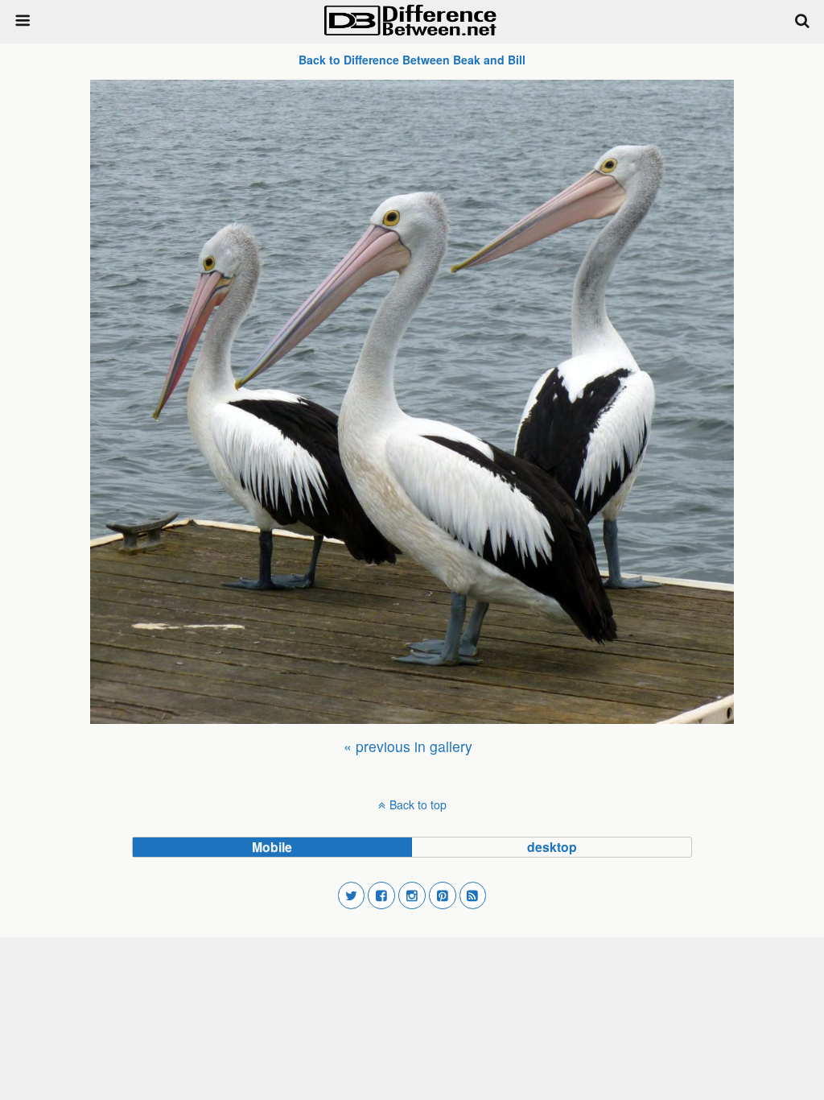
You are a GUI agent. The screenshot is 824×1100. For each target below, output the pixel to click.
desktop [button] (552, 846)
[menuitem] (408, 746)
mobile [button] (272, 846)
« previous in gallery (408, 746)
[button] (351, 895)
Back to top (418, 804)
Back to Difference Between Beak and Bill (412, 60)
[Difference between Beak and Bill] (412, 402)
